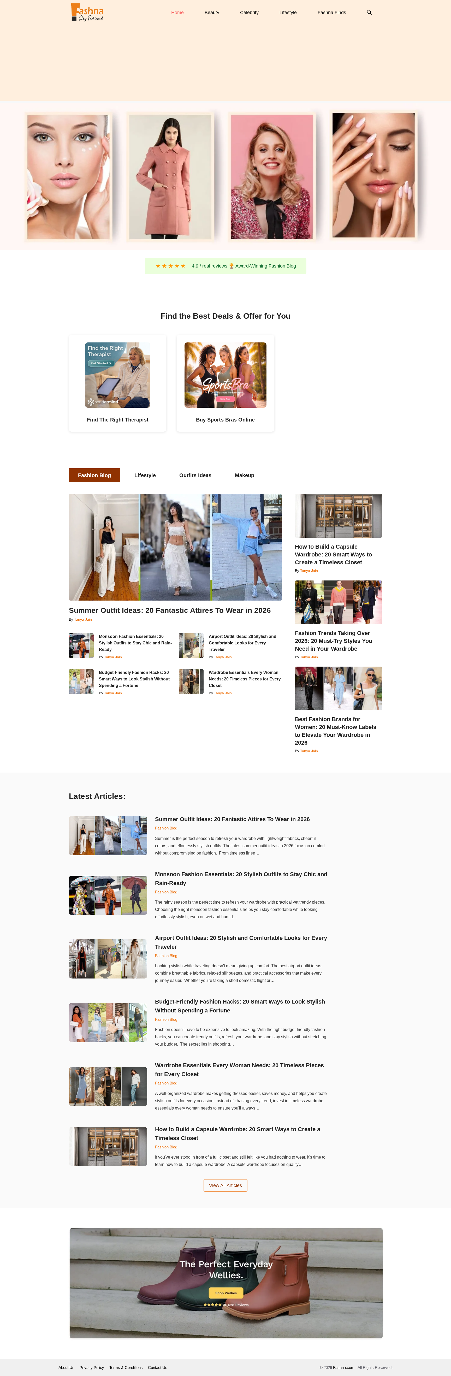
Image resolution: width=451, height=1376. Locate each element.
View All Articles (225, 1185)
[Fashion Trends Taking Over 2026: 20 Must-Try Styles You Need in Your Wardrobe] (338, 602)
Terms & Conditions (126, 1367)
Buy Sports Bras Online (225, 420)
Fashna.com (343, 1367)
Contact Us (157, 1367)
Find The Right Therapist (118, 420)
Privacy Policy (92, 1367)
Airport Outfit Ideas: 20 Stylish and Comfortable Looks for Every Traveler (242, 643)
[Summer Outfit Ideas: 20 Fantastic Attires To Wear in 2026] (175, 547)
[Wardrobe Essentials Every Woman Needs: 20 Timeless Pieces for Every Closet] (191, 681)
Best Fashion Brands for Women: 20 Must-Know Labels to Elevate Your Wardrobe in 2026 (335, 731)
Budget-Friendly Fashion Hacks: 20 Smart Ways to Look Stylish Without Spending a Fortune (134, 679)
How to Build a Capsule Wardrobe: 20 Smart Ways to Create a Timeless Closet (333, 554)
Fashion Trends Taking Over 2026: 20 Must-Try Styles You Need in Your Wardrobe (333, 641)
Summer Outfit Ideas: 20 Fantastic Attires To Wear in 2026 (170, 610)
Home (177, 12)
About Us (66, 1367)
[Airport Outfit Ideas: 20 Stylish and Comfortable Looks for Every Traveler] (191, 645)
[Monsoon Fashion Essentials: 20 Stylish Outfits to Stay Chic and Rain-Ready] (81, 645)
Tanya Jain (83, 619)
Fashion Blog (166, 828)
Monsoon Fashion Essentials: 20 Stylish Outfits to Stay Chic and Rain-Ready (135, 643)
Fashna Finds (332, 12)
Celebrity (249, 12)
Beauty (212, 12)
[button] (369, 12)
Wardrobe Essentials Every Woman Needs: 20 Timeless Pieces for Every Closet (245, 679)
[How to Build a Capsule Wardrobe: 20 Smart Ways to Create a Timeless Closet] (338, 516)
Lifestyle (288, 12)
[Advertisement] (225, 64)
